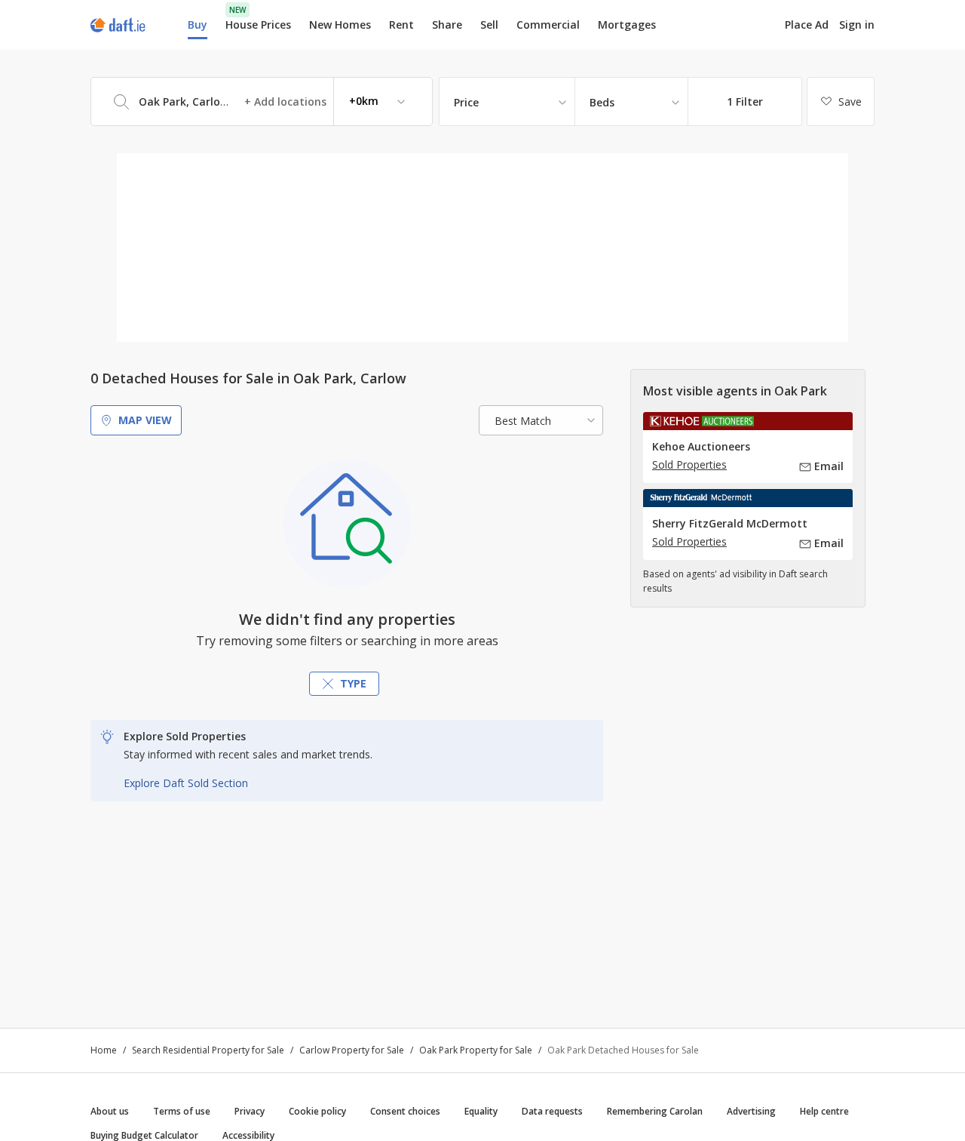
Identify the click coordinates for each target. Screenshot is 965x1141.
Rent (401, 24)
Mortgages (627, 25)
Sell (489, 24)
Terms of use (181, 1111)
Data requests (552, 1111)
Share (447, 24)
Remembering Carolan (655, 1111)
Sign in (857, 24)
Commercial (548, 24)
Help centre (824, 1111)
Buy (197, 24)
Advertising (751, 1111)
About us (109, 1111)
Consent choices (405, 1111)
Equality (481, 1111)
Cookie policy (317, 1111)
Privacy (249, 1111)
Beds (602, 102)
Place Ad (807, 25)
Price (466, 102)
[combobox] (261, 101)
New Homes (340, 24)
